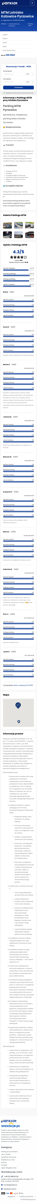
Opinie (5, 42)
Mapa (4, 46)
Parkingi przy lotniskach (9, 1152)
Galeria (5, 39)
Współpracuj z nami (8, 1160)
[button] (18, 705)
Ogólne (5, 35)
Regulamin (11, 1196)
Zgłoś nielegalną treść (9, 1168)
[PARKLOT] (8, 1121)
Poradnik (4, 1165)
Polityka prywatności (26, 1196)
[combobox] (29, 74)
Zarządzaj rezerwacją (8, 1157)
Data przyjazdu (7, 71)
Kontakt (4, 1162)
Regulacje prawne (10, 1189)
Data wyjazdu (7, 79)
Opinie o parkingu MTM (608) (23, 685)
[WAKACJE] (10, 1125)
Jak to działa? (6, 1154)
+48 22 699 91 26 (11, 1176)
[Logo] (9, 3)
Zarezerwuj (19, 87)
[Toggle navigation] (32, 3)
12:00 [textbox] (27, 74)
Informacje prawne (9, 50)
